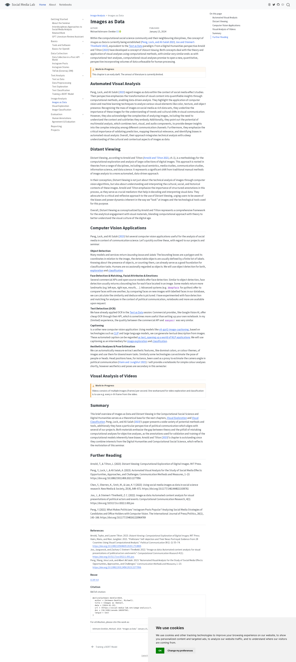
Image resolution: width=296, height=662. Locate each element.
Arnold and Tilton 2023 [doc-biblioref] (156, 157)
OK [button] (160, 650)
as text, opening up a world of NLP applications (164, 337)
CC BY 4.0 (94, 579)
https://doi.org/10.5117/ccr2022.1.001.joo (113, 556)
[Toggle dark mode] (283, 4)
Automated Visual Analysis (224, 17)
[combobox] (288, 4)
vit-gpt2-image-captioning (174, 329)
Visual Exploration (177, 418)
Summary (216, 33)
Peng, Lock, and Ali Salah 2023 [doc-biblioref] (158, 42)
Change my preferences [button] (180, 650)
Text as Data (135, 46)
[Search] (288, 4)
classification (115, 270)
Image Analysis (97, 15)
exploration (96, 270)
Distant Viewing (220, 21)
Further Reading (220, 37)
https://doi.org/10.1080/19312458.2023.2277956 (117, 567)
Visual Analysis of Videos (224, 29)
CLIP (116, 333)
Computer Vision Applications (226, 25)
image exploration (137, 341)
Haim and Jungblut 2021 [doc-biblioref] (132, 362)
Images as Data (116, 15)
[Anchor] (143, 83)
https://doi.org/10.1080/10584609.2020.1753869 (117, 546)
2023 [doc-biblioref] (105, 50)
